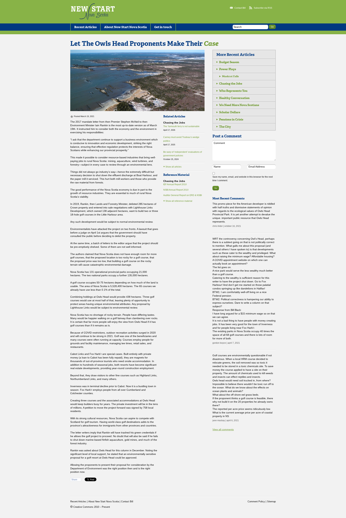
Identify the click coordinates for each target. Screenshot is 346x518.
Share (74, 479)
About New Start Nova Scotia (125, 27)
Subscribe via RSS (263, 8)
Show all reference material (177, 200)
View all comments (223, 429)
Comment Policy (256, 501)
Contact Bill (240, 8)
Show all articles (172, 166)
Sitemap (271, 501)
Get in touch (163, 27)
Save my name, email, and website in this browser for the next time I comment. (242, 179)
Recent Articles (85, 27)
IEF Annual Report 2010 (175, 184)
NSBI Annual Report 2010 (175, 190)
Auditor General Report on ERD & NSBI (182, 195)
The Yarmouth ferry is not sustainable (181, 128)
